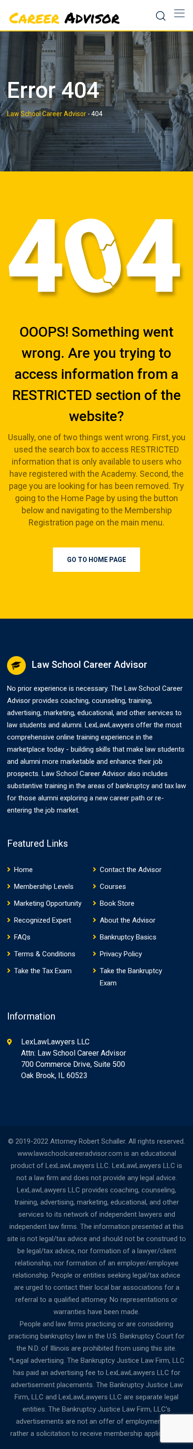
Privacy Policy (121, 954)
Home (23, 869)
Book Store (117, 903)
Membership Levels (44, 886)
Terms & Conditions (44, 954)
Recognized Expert (42, 920)
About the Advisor (128, 920)
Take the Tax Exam (43, 971)
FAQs (22, 937)
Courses (113, 886)
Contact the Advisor (131, 869)
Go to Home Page (96, 559)
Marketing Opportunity (48, 903)
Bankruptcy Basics (128, 937)
